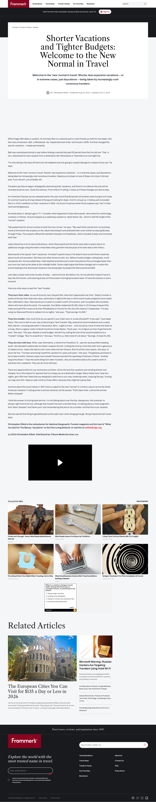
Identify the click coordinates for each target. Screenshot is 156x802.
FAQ (116, 766)
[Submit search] (146, 4)
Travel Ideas (50, 4)
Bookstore (91, 4)
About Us (118, 755)
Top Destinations (86, 755)
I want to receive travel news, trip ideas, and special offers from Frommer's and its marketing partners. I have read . (31, 780)
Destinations (37, 4)
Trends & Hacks (64, 4)
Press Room (120, 771)
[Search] (144, 744)
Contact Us (119, 761)
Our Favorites (78, 4)
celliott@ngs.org (93, 427)
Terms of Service (55, 798)
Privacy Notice (43, 798)
